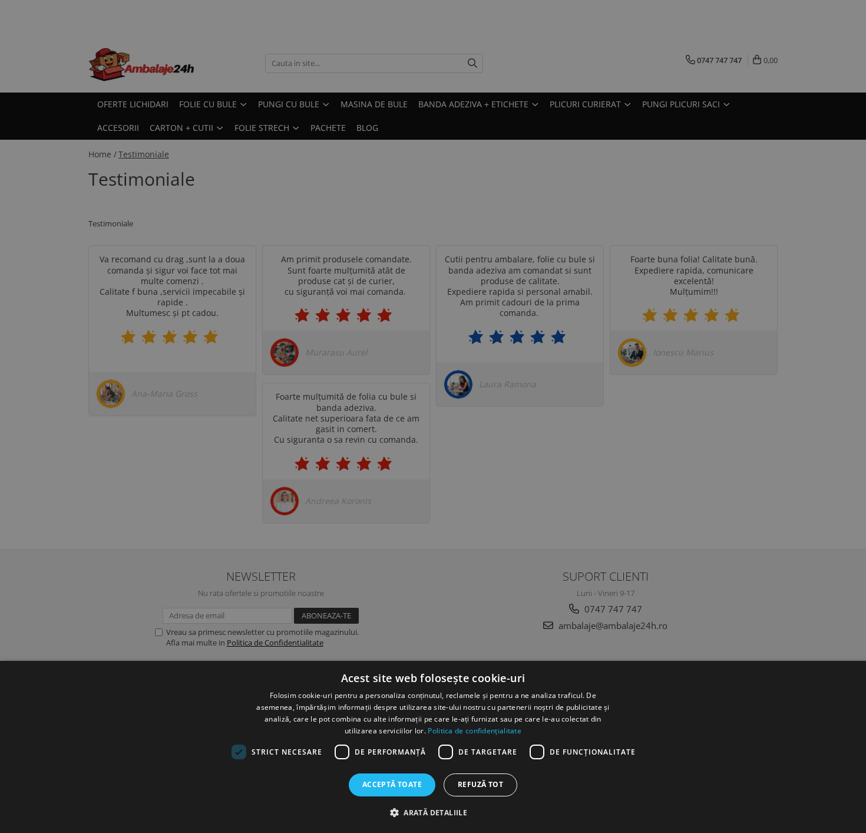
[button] (433, 812)
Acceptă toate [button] (392, 784)
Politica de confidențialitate (474, 731)
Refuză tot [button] (480, 784)
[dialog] (433, 747)
